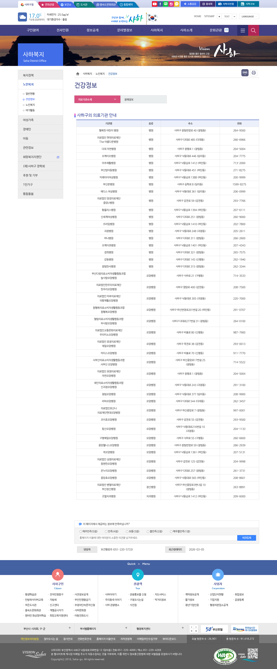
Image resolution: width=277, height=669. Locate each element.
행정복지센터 (143, 628)
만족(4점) (113, 531)
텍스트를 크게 (219, 16)
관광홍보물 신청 (138, 594)
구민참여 (33, 30)
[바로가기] (214, 629)
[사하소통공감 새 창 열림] (190, 3)
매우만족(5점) (90, 531)
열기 (245, 72)
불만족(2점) (156, 531)
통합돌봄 (28, 194)
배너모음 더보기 (191, 631)
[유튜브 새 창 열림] (155, 3)
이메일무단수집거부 (147, 639)
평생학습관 (30, 594)
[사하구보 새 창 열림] (248, 3)
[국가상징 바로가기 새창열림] (152, 18)
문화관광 (49, 4)
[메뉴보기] (242, 30)
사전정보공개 (81, 594)
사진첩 (133, 605)
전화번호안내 (84, 639)
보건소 (67, 4)
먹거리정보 (160, 599)
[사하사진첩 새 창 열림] (226, 3)
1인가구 (28, 185)
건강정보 (30, 99)
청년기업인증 (192, 605)
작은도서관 (30, 605)
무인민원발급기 (82, 599)
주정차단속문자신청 (85, 605)
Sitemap (209, 16)
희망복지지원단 (32, 157)
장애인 (27, 129)
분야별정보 (124, 30)
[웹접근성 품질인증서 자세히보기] (225, 656)
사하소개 (186, 30)
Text (227, 16)
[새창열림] (245, 629)
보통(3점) (133, 531)
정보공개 (92, 30)
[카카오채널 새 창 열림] (176, 3)
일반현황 (30, 93)
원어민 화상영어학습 (35, 615)
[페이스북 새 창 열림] (160, 3)
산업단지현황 (216, 594)
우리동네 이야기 (113, 599)
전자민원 (63, 30)
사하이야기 (110, 594)
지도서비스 (160, 594)
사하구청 (29, 4)
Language (248, 16)
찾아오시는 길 (51, 639)
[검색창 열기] (253, 30)
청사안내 (67, 639)
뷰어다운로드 (169, 639)
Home (197, 16)
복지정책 (28, 75)
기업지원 (214, 599)
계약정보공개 (192, 594)
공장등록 (239, 599)
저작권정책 (126, 639)
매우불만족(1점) (181, 531)
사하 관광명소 (112, 605)
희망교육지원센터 (59, 615)
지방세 (53, 599)
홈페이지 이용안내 (105, 639)
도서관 (83, 4)
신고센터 (54, 605)
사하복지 (157, 30)
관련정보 (28, 148)
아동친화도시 (81, 615)
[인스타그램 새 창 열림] (171, 3)
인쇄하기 (253, 72)
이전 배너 (191, 627)
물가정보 (189, 599)
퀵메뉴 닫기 (138, 564)
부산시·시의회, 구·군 (34, 628)
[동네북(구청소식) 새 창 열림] (207, 3)
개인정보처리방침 (30, 639)
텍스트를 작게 (234, 16)
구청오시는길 (136, 599)
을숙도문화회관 (108, 4)
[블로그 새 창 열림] (166, 3)
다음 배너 (196, 627)
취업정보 (239, 594)
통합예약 (128, 4)
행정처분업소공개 (219, 605)
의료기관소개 (85, 99)
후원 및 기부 (30, 175)
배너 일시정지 (196, 631)
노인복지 (28, 84)
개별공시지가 (56, 610)
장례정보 (128, 99)
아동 (25, 138)
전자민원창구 (56, 594)
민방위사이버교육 (34, 599)
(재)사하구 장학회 (34, 166)
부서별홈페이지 (88, 628)
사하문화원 (80, 610)
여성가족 (28, 120)
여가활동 (30, 110)
